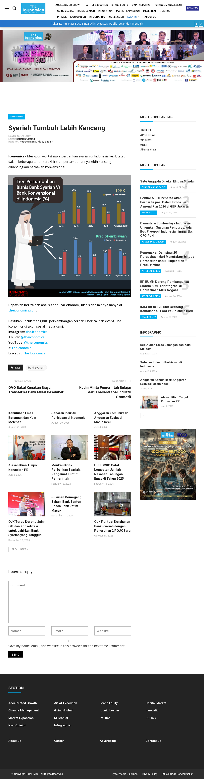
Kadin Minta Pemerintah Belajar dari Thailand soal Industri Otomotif (105, 392)
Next (23, 549)
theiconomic (21, 348)
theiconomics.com (22, 310)
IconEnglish (116, 17)
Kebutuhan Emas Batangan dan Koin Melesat (22, 417)
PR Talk (62, 17)
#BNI (143, 144)
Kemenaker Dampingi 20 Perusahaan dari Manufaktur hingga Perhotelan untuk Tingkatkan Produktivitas (167, 259)
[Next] (150, 415)
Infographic (62, 725)
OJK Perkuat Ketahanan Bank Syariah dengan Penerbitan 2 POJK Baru (112, 526)
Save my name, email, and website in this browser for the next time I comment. (66, 646)
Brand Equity (120, 5)
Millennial (149, 11)
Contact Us (153, 741)
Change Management (168, 5)
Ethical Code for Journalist (177, 773)
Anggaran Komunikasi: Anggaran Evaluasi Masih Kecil (111, 417)
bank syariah (36, 367)
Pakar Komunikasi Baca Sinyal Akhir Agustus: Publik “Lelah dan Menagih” (97, 23)
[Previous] (143, 415)
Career (59, 741)
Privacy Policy (149, 773)
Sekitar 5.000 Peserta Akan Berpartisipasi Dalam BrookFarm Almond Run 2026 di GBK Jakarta (164, 202)
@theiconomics (32, 337)
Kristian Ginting (25, 138)
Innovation (105, 11)
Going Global (65, 11)
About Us (150, 17)
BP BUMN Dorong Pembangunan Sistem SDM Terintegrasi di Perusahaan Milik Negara (164, 286)
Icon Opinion (78, 17)
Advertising (108, 741)
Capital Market (142, 5)
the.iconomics (36, 332)
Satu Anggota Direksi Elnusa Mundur (167, 181)
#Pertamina (147, 135)
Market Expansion (128, 11)
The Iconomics (34, 353)
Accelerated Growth (68, 5)
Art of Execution (97, 5)
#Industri (146, 140)
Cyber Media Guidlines (124, 773)
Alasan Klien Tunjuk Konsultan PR (175, 399)
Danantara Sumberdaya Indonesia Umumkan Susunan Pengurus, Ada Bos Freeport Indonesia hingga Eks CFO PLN (166, 229)
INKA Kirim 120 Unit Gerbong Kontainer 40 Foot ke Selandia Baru (166, 309)
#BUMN (145, 130)
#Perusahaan (148, 149)
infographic (97, 17)
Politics (165, 11)
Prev (14, 549)
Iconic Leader (86, 11)
